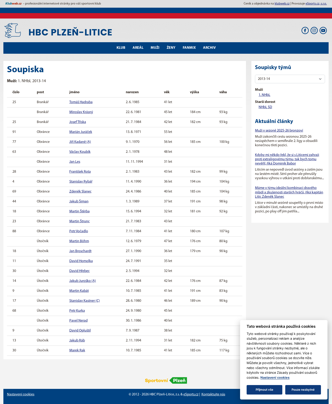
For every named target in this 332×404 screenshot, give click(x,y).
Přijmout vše (264, 389)
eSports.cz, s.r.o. (316, 3)
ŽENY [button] (171, 48)
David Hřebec (79, 271)
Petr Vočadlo (78, 231)
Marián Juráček (80, 132)
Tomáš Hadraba (81, 102)
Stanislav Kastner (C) (84, 301)
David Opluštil (80, 330)
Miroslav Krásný (81, 112)
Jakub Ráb (77, 340)
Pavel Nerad (78, 321)
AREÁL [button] (138, 48)
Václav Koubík (80, 152)
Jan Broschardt (80, 251)
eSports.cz (191, 394)
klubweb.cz (282, 3)
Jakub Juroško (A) (82, 281)
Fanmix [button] (189, 48)
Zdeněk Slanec (80, 191)
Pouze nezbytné (303, 389)
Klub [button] (121, 48)
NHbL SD (265, 107)
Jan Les (74, 162)
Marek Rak (77, 350)
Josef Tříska (77, 122)
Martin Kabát (79, 291)
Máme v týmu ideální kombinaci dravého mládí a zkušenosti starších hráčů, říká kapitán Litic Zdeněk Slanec (289, 192)
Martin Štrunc (79, 221)
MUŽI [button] (155, 48)
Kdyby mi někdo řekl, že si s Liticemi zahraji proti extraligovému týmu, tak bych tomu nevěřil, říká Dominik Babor (287, 159)
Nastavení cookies (20, 394)
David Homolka (81, 261)
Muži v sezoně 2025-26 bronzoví (279, 130)
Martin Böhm (79, 241)
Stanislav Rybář (80, 181)
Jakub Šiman (79, 201)
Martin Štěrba (79, 211)
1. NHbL (264, 95)
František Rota (80, 172)
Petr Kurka (77, 311)
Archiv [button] (209, 48)
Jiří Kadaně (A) (80, 142)
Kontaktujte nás (213, 394)
